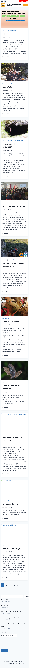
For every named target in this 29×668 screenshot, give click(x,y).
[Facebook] (2, 1)
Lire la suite (7, 56)
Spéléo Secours (24, 1)
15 (17, 585)
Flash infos (13, 30)
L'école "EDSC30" (7, 83)
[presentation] (14, 19)
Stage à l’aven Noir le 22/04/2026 (11, 611)
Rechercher (4, 594)
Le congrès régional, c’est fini (13, 206)
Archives (3, 633)
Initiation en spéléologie (11, 548)
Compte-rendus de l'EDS (16, 140)
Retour (4, 650)
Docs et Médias (6, 382)
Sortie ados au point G (10, 321)
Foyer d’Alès (7, 87)
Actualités (5, 30)
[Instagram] (5, 1)
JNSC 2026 (6, 34)
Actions (4, 260)
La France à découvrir (10, 504)
